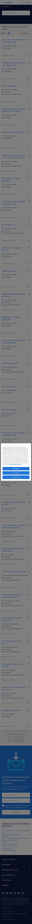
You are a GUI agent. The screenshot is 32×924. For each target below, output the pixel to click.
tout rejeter (16, 473)
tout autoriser (16, 477)
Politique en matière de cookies (15, 464)
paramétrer (16, 468)
